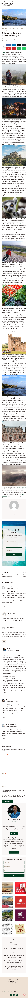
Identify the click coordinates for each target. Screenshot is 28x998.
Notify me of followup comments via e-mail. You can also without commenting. (13, 795)
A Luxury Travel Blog (8, 991)
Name (4, 773)
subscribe (10, 796)
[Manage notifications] (24, 995)
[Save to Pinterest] (14, 48)
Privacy (20, 986)
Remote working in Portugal (21, 574)
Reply (4, 606)
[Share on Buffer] (24, 45)
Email (3, 780)
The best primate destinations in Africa (7, 574)
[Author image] (2, 39)
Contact (13, 986)
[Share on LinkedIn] (14, 45)
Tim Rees (7, 39)
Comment (5, 754)
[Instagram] (17, 995)
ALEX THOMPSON (11, 724)
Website (4, 786)
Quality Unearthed (21, 487)
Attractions (4, 28)
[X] (14, 995)
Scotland (4, 52)
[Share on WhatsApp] (24, 48)
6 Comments (6, 40)
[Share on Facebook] (8, 45)
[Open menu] (25, 3)
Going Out (15, 28)
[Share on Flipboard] (8, 48)
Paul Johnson (10, 649)
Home (7, 986)
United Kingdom (5, 30)
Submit (14, 554)
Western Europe (14, 30)
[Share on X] (19, 45)
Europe (9, 28)
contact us (7, 497)
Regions (21, 28)
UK (20, 224)
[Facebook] (11, 995)
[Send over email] (19, 48)
